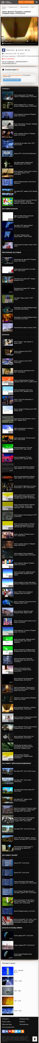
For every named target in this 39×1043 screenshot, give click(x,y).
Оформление (24, 7)
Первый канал (13, 7)
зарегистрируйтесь (16, 75)
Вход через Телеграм (13, 80)
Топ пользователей (8, 1027)
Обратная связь (7, 1024)
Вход (20, 2)
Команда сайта (24, 1019)
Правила (22, 1021)
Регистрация (29, 2)
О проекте (5, 1019)
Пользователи (24, 1024)
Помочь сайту (6, 1021)
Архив (4, 7)
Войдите (5, 75)
